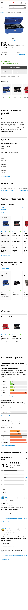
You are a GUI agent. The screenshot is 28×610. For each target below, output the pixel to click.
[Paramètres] (13, 3)
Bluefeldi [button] (7, 529)
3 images (14, 40)
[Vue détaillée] (14, 387)
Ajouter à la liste (21, 72)
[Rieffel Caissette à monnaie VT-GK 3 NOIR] (16, 228)
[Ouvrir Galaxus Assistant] (21, 3)
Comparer (8, 72)
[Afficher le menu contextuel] (15, 498)
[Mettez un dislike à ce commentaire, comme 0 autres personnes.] (25, 498)
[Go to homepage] (2, 3)
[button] (14, 62)
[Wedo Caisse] (16, 285)
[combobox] (3, 492)
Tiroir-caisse (4, 231)
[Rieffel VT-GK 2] (5, 333)
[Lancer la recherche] (10, 7)
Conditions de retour (7, 190)
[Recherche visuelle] (25, 7)
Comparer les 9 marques (8, 396)
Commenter (6, 522)
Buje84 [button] (7, 497)
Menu (4, 7)
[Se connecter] (17, 3)
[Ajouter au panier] (2, 344)
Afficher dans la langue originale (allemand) (15, 518)
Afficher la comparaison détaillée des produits (12, 208)
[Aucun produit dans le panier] (25, 3)
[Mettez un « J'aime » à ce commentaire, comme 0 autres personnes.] (18, 498)
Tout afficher (5, 213)
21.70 (3, 43)
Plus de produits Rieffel (20, 54)
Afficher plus (6, 256)
